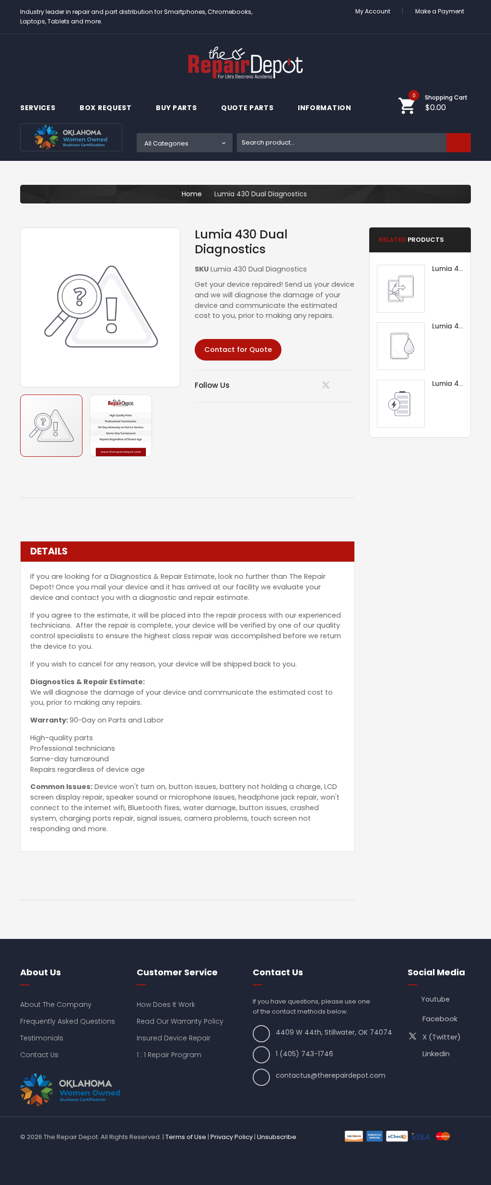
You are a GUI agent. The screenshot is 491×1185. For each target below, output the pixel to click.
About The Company (56, 1004)
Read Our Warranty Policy (180, 1021)
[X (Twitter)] (327, 387)
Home (192, 194)
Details (49, 551)
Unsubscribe (276, 1136)
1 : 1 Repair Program (169, 1055)
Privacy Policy (231, 1136)
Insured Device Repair (173, 1038)
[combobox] (354, 142)
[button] (121, 425)
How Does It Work (166, 1004)
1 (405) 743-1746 (304, 1054)
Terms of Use (185, 1136)
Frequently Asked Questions (67, 1021)
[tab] (187, 551)
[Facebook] (352, 385)
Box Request (106, 108)
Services (38, 108)
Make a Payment (439, 11)
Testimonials (41, 1038)
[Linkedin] (303, 385)
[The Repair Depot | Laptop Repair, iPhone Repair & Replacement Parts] (245, 62)
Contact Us (39, 1055)
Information (325, 108)
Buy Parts (177, 108)
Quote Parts (248, 108)
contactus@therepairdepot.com (331, 1075)
